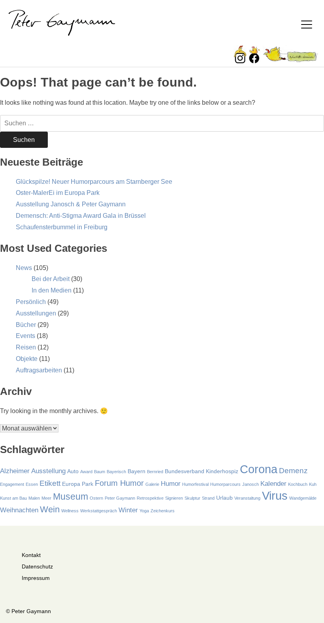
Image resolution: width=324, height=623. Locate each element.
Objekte (27, 358)
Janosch (250, 484)
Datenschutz (37, 566)
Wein (50, 509)
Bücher (26, 324)
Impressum (36, 578)
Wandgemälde (302, 498)
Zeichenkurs (163, 510)
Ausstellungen (36, 313)
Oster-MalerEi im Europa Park (58, 192)
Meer (46, 498)
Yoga (144, 510)
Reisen (26, 347)
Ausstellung (48, 471)
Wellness (70, 510)
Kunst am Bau (13, 498)
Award (86, 471)
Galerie (152, 484)
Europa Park (77, 484)
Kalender (273, 483)
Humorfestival (195, 484)
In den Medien (52, 290)
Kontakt (31, 555)
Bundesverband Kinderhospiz (201, 471)
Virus (275, 495)
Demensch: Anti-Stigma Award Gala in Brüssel (81, 215)
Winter (128, 510)
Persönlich (31, 301)
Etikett (50, 483)
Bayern (136, 471)
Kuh (312, 484)
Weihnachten (19, 510)
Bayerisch (116, 471)
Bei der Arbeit (51, 279)
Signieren (174, 498)
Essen (32, 484)
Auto (73, 471)
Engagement (12, 484)
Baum (99, 471)
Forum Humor (119, 483)
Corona (258, 469)
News (24, 267)
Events (25, 335)
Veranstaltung (247, 498)
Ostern (96, 498)
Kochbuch (297, 484)
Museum (70, 496)
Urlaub (224, 498)
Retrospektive (150, 498)
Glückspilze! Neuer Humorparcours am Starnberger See (94, 181)
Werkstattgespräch (98, 510)
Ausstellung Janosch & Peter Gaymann (71, 204)
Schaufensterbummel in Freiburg (61, 227)
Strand (208, 498)
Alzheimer (15, 471)
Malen (34, 498)
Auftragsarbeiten (39, 370)
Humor (171, 483)
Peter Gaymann (120, 498)
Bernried (155, 471)
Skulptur (192, 498)
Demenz (293, 470)
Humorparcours (225, 484)
